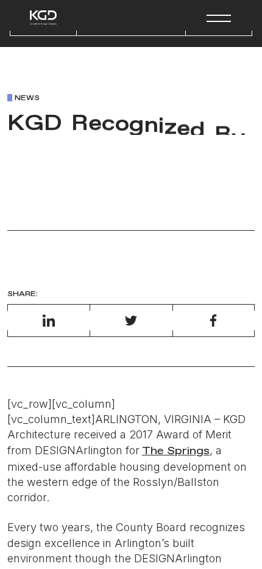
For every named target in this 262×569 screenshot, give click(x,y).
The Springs (176, 451)
